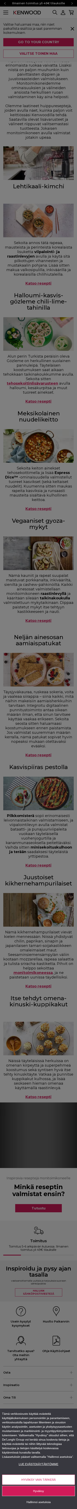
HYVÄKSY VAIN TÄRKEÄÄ (38, 1479)
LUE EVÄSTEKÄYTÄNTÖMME (38, 1464)
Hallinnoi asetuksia (38, 1502)
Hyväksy (38, 1491)
